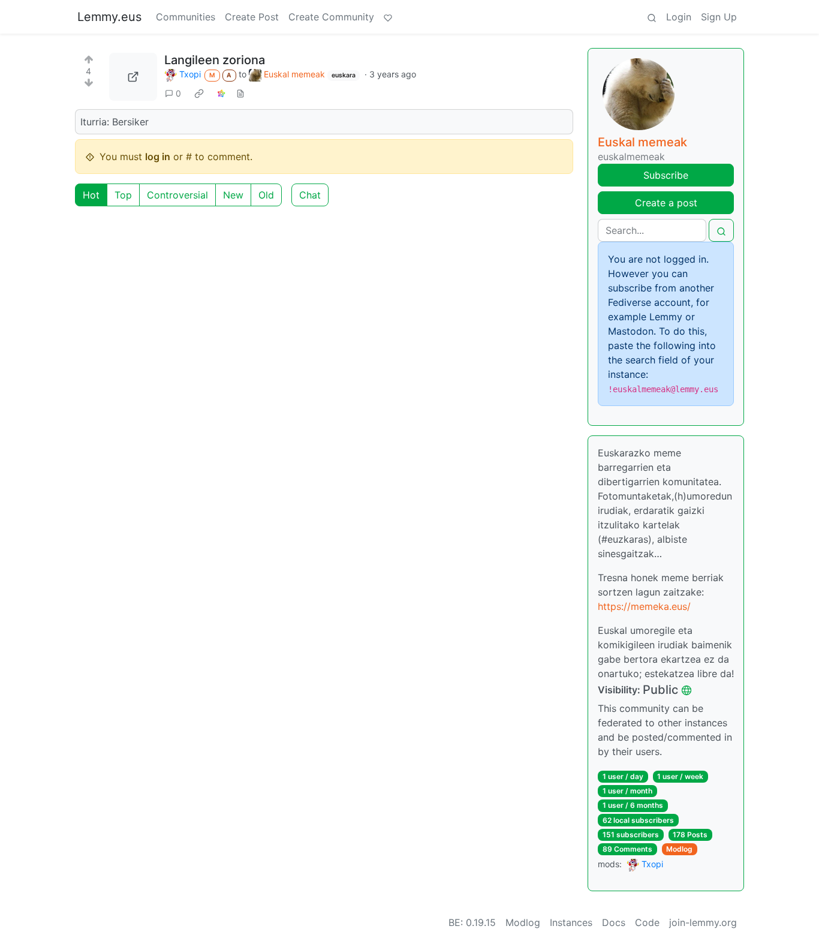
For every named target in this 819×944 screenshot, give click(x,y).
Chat (310, 195)
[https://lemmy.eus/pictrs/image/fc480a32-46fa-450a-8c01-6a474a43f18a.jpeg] (133, 77)
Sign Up (719, 17)
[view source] (240, 93)
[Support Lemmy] (388, 17)
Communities (185, 17)
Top (123, 195)
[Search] (651, 17)
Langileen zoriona (214, 60)
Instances (571, 922)
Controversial (177, 195)
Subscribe (665, 175)
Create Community (331, 17)
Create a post (666, 203)
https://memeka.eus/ (644, 606)
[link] (199, 93)
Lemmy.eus (109, 17)
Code (647, 922)
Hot (91, 195)
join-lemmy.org (703, 922)
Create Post (252, 17)
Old (266, 195)
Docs (613, 922)
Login (678, 17)
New (233, 195)
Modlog (679, 848)
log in (157, 157)
